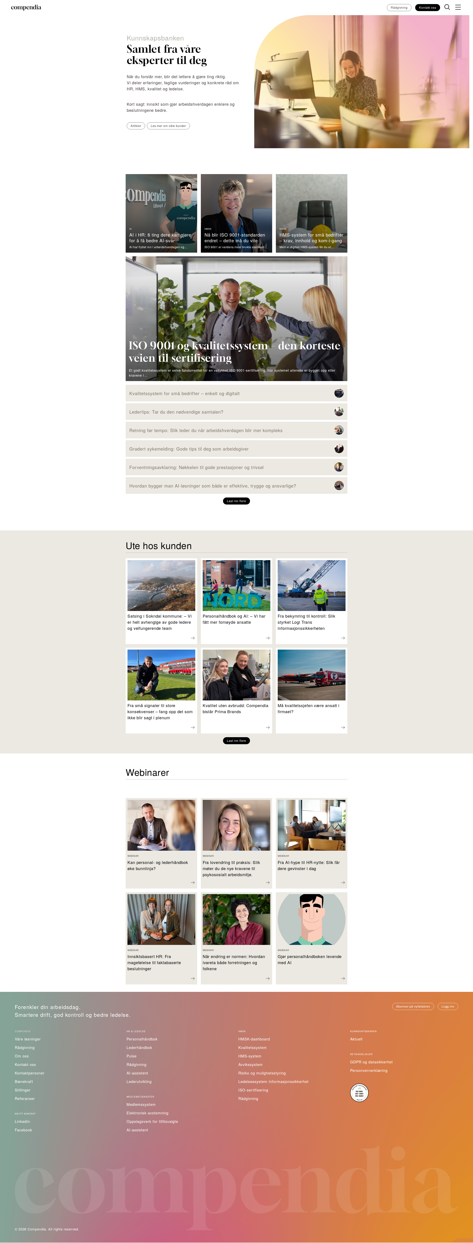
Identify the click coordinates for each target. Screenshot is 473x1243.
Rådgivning (399, 7)
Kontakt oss (427, 7)
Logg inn (448, 1006)
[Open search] (447, 7)
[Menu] (458, 7)
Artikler (136, 126)
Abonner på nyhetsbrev (413, 1006)
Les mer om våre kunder (168, 126)
